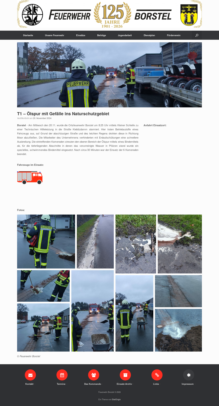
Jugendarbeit (125, 35)
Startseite (28, 35)
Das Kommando (93, 383)
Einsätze (80, 35)
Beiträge (101, 35)
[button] (197, 35)
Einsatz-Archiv (125, 383)
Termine (61, 383)
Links (156, 383)
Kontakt (29, 383)
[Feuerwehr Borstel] (109, 14)
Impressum (188, 383)
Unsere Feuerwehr (54, 35)
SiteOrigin (116, 399)
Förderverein (174, 35)
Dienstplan (149, 35)
